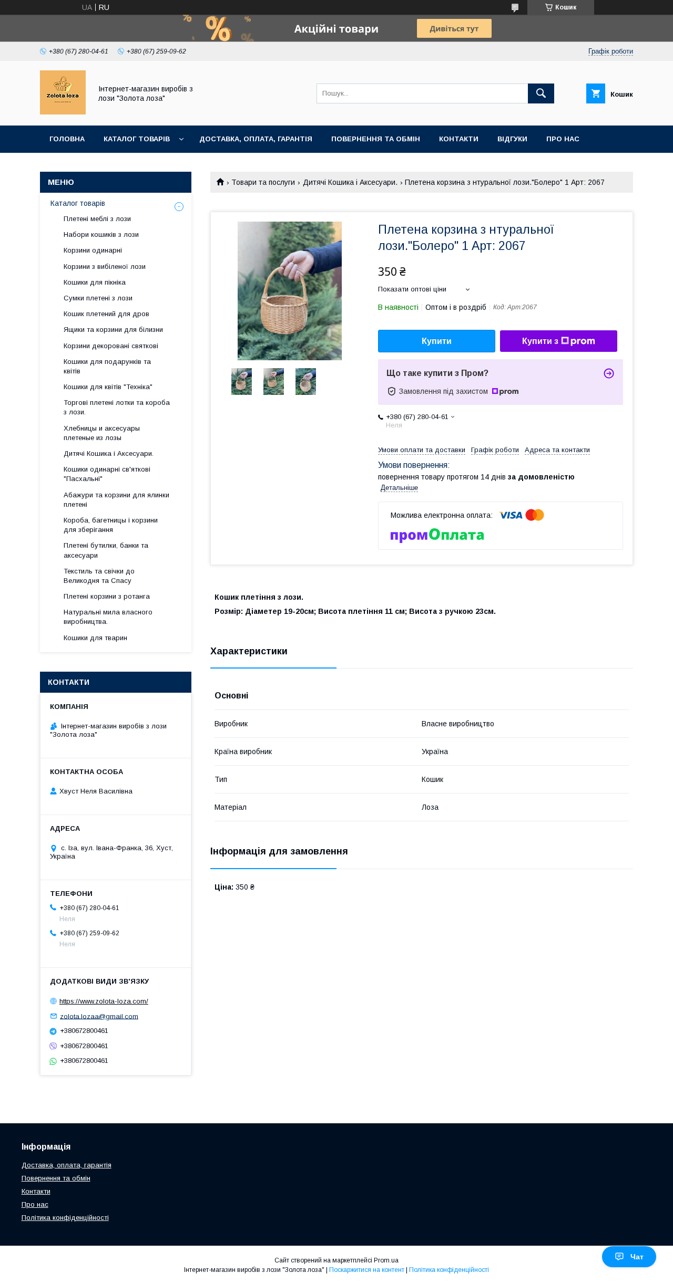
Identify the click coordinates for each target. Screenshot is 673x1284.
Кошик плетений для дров (106, 314)
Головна (67, 139)
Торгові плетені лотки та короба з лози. (117, 407)
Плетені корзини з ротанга (107, 596)
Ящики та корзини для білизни (113, 329)
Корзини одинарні (93, 250)
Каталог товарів (137, 139)
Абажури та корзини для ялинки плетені (116, 499)
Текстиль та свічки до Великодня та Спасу (99, 575)
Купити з (540, 341)
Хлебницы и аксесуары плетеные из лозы (102, 433)
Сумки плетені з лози (98, 298)
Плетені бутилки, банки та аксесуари (106, 550)
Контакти (458, 139)
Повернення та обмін (375, 139)
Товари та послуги (263, 182)
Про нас (562, 139)
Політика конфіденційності (65, 1218)
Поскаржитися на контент (366, 1269)
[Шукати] (541, 93)
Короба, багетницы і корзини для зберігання (111, 525)
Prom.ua (386, 1260)
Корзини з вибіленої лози (105, 266)
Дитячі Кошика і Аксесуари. (350, 182)
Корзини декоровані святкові (111, 346)
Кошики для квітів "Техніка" (108, 387)
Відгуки (512, 139)
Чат (637, 1256)
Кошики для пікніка (95, 282)
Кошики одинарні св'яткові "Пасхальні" (107, 474)
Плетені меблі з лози (97, 219)
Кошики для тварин (95, 638)
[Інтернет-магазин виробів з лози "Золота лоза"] (63, 112)
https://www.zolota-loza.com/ (103, 1001)
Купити (437, 341)
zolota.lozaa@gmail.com (99, 1016)
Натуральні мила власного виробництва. (108, 616)
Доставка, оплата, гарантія (255, 139)
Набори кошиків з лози (101, 234)
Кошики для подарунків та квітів (107, 366)
